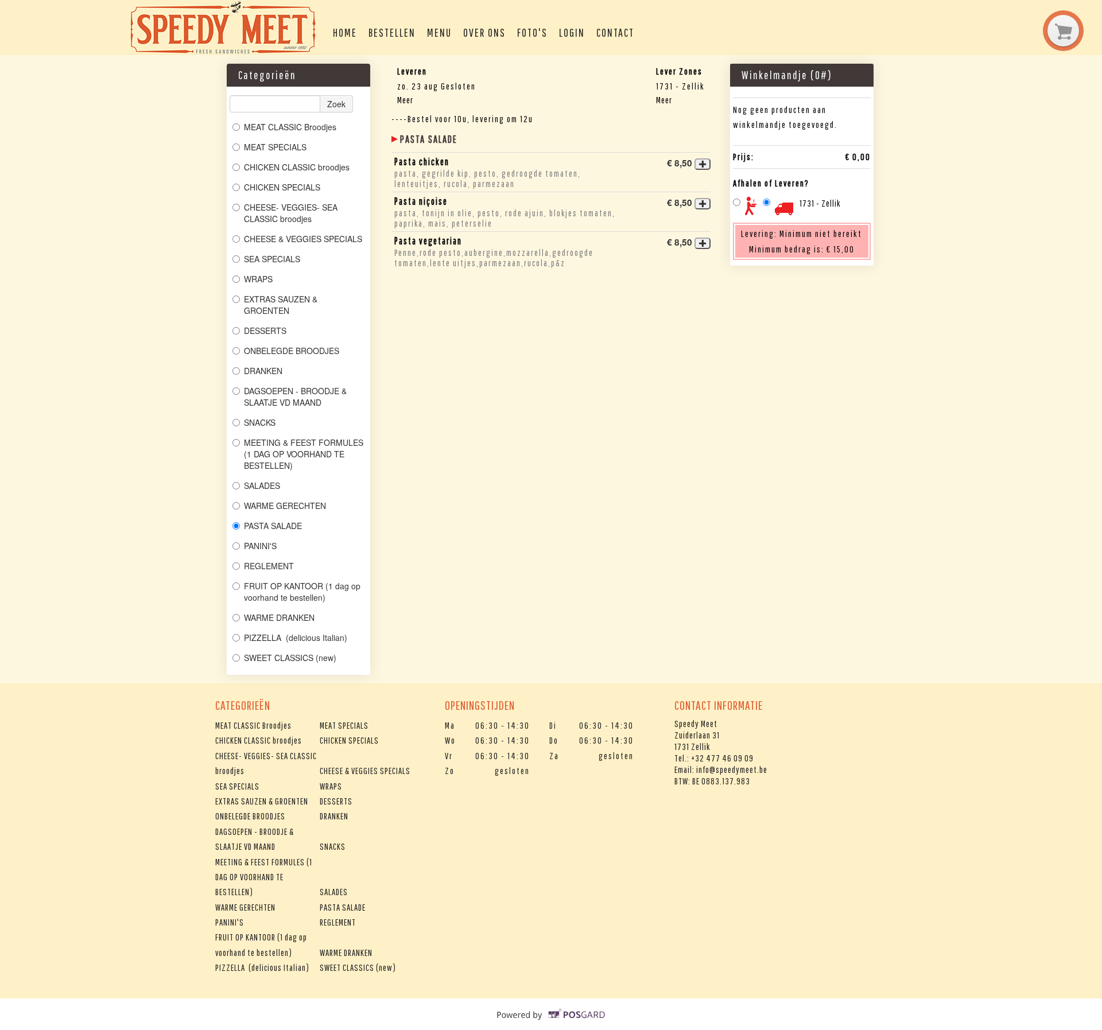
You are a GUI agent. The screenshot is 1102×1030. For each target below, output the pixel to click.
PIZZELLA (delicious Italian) (295, 637)
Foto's (532, 32)
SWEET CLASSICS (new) (290, 657)
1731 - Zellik (820, 203)
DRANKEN (263, 370)
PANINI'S (260, 545)
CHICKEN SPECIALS (282, 187)
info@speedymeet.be (731, 769)
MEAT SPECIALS (275, 147)
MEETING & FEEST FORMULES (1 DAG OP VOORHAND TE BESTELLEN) (303, 454)
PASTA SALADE (273, 525)
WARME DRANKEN (279, 617)
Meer (405, 100)
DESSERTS (265, 330)
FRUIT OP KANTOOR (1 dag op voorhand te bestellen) (302, 591)
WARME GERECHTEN (285, 505)
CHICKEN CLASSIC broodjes (297, 167)
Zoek (336, 104)
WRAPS (258, 279)
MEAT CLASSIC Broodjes (290, 127)
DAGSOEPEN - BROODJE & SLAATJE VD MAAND (295, 396)
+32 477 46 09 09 (722, 758)
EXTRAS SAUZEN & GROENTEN (280, 304)
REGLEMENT (269, 566)
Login (572, 32)
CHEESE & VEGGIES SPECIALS (303, 238)
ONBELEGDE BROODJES (291, 350)
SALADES (262, 485)
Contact (615, 32)
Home (345, 32)
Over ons (484, 32)
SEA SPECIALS (272, 259)
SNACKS (260, 422)
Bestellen (392, 32)
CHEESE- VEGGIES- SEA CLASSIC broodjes (290, 212)
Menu (439, 32)
